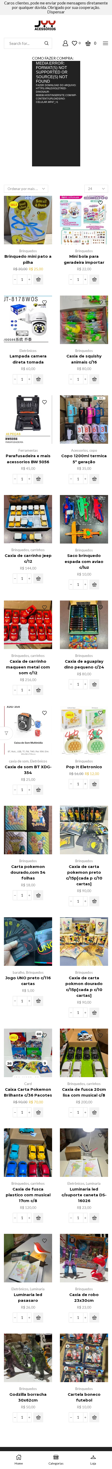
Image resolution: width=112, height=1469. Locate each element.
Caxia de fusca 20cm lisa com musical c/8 (84, 1092)
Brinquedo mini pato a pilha (28, 259)
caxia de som (19, 761)
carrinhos (37, 550)
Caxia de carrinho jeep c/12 (28, 558)
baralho (18, 972)
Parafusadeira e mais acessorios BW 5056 (28, 459)
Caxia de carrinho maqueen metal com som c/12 (28, 667)
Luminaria (93, 1183)
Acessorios (79, 450)
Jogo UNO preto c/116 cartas (28, 981)
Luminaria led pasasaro (28, 1297)
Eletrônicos (28, 351)
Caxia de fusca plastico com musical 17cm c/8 (28, 1195)
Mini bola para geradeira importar (84, 259)
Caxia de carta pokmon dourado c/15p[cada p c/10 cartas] (84, 987)
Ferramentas (28, 450)
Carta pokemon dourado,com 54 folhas (28, 872)
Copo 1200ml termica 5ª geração (84, 459)
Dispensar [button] (56, 11)
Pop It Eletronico (84, 767)
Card (28, 1084)
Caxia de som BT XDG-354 (28, 770)
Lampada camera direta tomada (28, 359)
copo (93, 450)
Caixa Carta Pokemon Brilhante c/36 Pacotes (28, 1092)
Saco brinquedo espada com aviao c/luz (84, 561)
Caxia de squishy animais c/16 (84, 359)
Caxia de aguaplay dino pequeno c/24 (84, 664)
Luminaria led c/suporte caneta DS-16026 (84, 1195)
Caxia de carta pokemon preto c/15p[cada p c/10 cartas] (84, 875)
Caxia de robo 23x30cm (84, 1297)
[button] (38, 280)
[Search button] (46, 43)
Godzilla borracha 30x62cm (28, 1397)
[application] (56, 113)
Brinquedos (28, 251)
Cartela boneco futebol (84, 1397)
